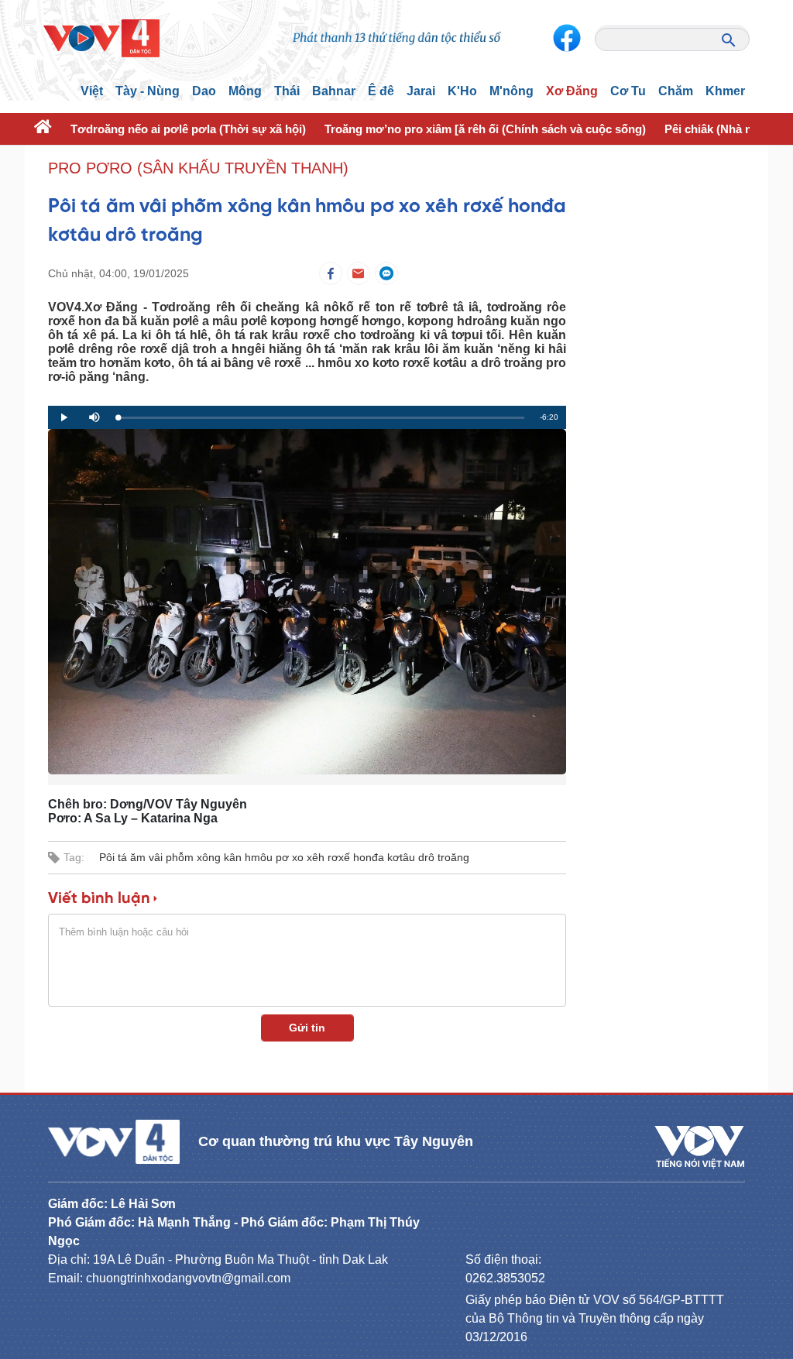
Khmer (725, 91)
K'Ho (462, 91)
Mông (245, 91)
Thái (287, 91)
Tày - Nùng (147, 91)
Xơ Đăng (572, 91)
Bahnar (333, 91)
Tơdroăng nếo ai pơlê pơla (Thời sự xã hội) (188, 129)
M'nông (511, 91)
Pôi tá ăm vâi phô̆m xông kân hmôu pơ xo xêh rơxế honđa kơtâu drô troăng (284, 857)
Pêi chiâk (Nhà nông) (720, 129)
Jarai (421, 91)
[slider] (321, 418)
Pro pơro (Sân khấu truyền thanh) (198, 168)
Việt (92, 91)
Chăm (675, 91)
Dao (204, 91)
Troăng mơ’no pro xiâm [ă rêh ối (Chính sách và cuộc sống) (485, 129)
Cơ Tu (628, 91)
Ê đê (381, 91)
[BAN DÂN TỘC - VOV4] (101, 37)
